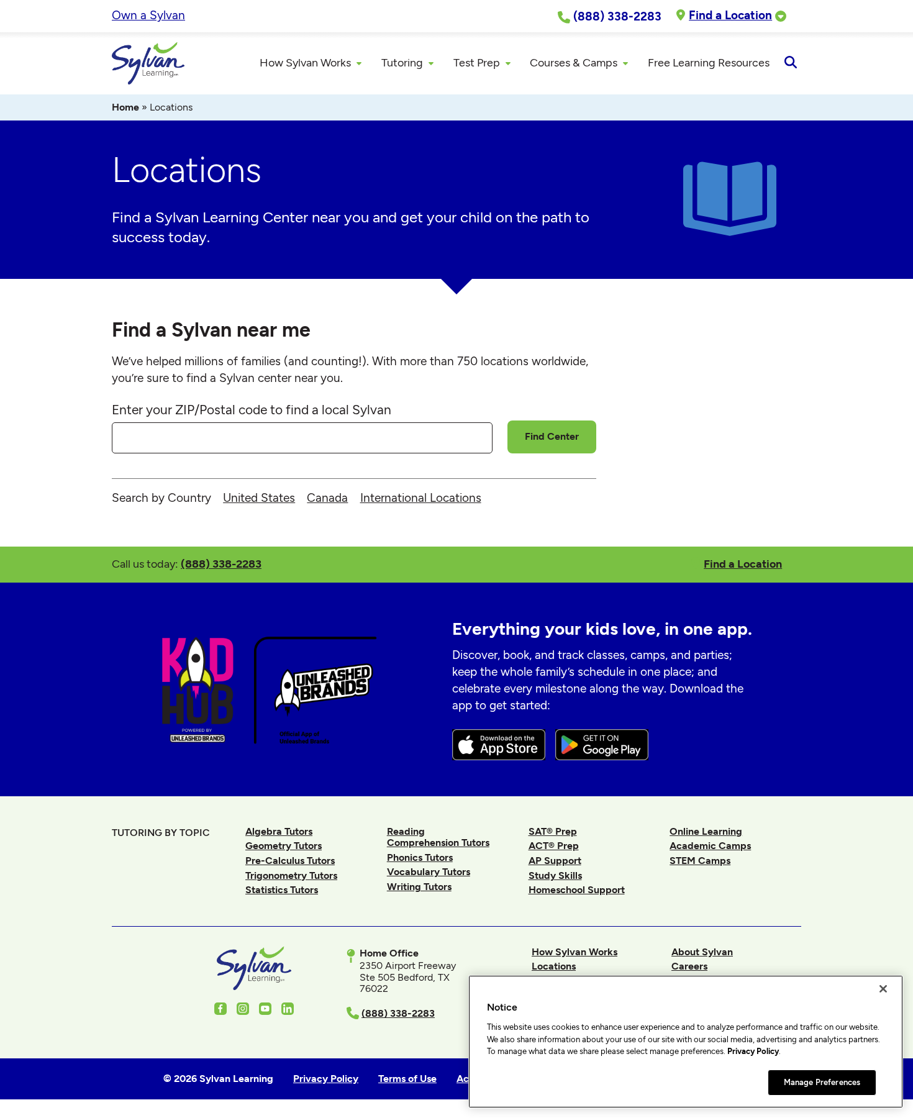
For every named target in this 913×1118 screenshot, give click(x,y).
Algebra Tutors (278, 831)
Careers (689, 966)
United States (259, 498)
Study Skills (555, 875)
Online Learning (706, 831)
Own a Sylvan (148, 15)
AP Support (555, 860)
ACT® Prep (554, 846)
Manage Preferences (822, 1082)
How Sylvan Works (574, 952)
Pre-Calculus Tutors (290, 860)
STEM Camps (700, 860)
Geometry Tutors (283, 846)
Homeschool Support (577, 890)
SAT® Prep (553, 831)
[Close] (883, 988)
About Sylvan (702, 952)
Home (125, 107)
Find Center (552, 436)
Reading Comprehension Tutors (438, 836)
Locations (554, 966)
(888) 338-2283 (221, 563)
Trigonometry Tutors (291, 875)
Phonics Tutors (420, 857)
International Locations (420, 498)
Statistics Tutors (281, 890)
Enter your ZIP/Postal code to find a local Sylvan (251, 409)
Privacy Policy (753, 1051)
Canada (327, 498)
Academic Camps (710, 846)
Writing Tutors (419, 887)
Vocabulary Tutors (428, 872)
